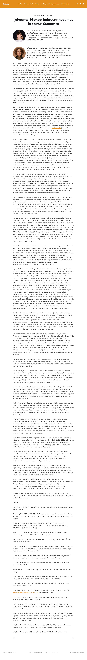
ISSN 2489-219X (53, 652)
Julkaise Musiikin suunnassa (50, 4)
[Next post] (73, 638)
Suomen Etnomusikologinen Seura (38, 652)
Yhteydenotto (65, 4)
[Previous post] (14, 638)
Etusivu (20, 4)
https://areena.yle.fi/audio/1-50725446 (25, 592)
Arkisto (37, 4)
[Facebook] (80, 4)
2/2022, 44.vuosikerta (47, 15)
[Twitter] (83, 4)
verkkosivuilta (56, 128)
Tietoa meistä (28, 4)
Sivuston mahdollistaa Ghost (76, 652)
